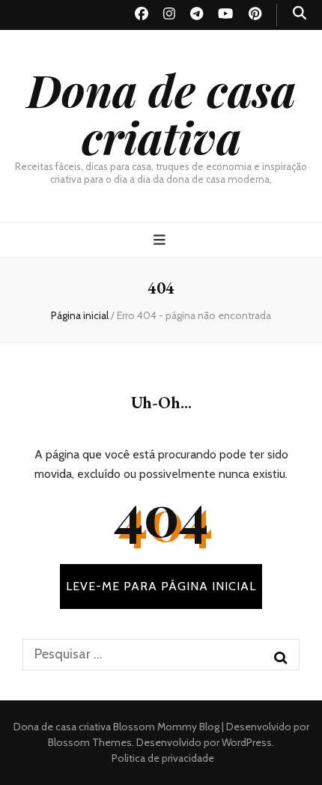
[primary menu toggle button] (161, 240)
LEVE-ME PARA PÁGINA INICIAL (161, 586)
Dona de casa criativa (161, 112)
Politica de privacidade (163, 758)
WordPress (247, 742)
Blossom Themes (90, 742)
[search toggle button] (299, 13)
